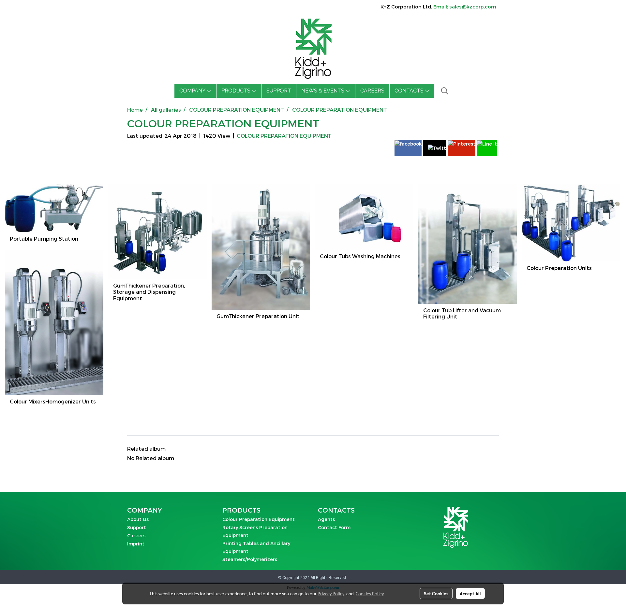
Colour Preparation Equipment (258, 519)
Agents (326, 519)
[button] (445, 91)
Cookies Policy (370, 593)
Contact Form (334, 527)
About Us (138, 519)
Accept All (470, 593)
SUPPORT (278, 91)
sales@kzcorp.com (472, 6)
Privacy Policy (331, 593)
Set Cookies (436, 593)
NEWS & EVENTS (323, 91)
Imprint (135, 543)
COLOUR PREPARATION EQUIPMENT (284, 136)
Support (136, 527)
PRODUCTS (236, 91)
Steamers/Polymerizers (249, 559)
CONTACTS (410, 91)
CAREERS (372, 91)
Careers (136, 535)
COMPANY (193, 91)
